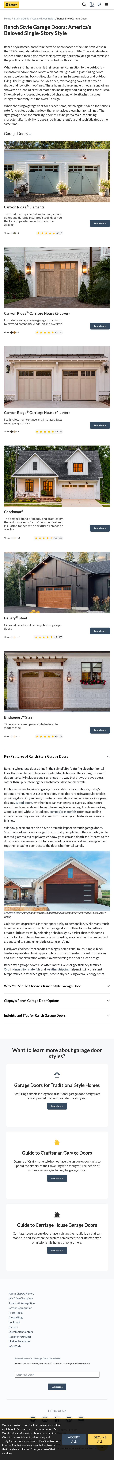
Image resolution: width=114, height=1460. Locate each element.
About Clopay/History (21, 1293)
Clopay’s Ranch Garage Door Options (31, 1001)
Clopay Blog (16, 1317)
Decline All (100, 1439)
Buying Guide (21, 18)
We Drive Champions (21, 1298)
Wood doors (23, 802)
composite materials (63, 811)
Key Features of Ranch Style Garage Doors (36, 756)
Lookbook (14, 1322)
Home (7, 18)
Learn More (102, 224)
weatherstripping (57, 969)
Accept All (74, 1439)
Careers (13, 1327)
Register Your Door (20, 1336)
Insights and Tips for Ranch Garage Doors (35, 1015)
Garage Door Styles (43, 18)
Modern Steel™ (13, 912)
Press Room (16, 1312)
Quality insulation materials (22, 969)
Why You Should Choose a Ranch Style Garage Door (42, 986)
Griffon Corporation (20, 1307)
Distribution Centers (21, 1331)
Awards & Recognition (22, 1303)
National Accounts (19, 1341)
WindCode (15, 1346)
